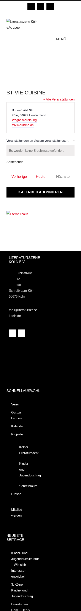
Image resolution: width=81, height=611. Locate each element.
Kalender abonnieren (40, 192)
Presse (16, 494)
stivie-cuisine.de (23, 125)
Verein (15, 404)
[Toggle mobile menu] (72, 39)
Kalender (17, 426)
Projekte (17, 434)
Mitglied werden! (16, 512)
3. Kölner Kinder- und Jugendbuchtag (21, 590)
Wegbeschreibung (24, 120)
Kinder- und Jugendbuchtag (24, 469)
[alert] (40, 150)
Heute (40, 176)
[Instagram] (21, 333)
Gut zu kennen (16, 415)
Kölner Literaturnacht (24, 450)
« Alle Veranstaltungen (59, 99)
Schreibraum (24, 486)
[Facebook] (12, 333)
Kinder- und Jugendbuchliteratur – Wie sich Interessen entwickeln (21, 564)
